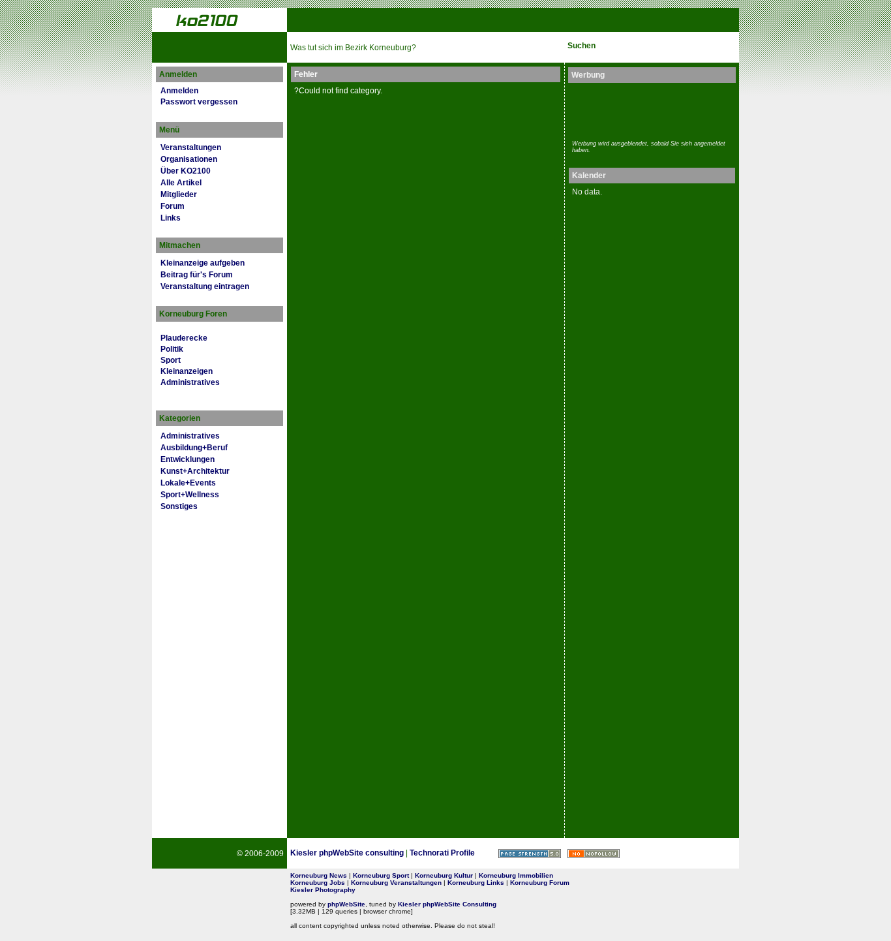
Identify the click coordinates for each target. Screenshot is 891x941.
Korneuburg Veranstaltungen (396, 882)
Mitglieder (178, 194)
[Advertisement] (648, 109)
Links (170, 218)
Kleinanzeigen (186, 371)
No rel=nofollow (593, 853)
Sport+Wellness (189, 494)
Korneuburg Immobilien (516, 875)
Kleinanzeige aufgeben (202, 263)
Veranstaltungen (190, 147)
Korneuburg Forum (539, 882)
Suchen (581, 45)
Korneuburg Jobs (317, 882)
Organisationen (188, 159)
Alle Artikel (181, 182)
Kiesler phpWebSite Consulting (447, 904)
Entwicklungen (187, 459)
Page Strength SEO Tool (529, 853)
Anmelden (179, 90)
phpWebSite (346, 904)
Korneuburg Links (475, 882)
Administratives (190, 382)
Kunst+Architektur (195, 471)
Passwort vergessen (198, 101)
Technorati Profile (442, 852)
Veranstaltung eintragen (204, 286)
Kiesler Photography (322, 889)
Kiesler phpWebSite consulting (347, 852)
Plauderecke (183, 338)
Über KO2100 (185, 171)
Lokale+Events (188, 482)
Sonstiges (179, 506)
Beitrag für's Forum (196, 274)
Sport (170, 360)
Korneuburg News (318, 875)
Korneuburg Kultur (444, 875)
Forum (172, 206)
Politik (171, 349)
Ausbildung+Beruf (194, 447)
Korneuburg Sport (381, 875)
